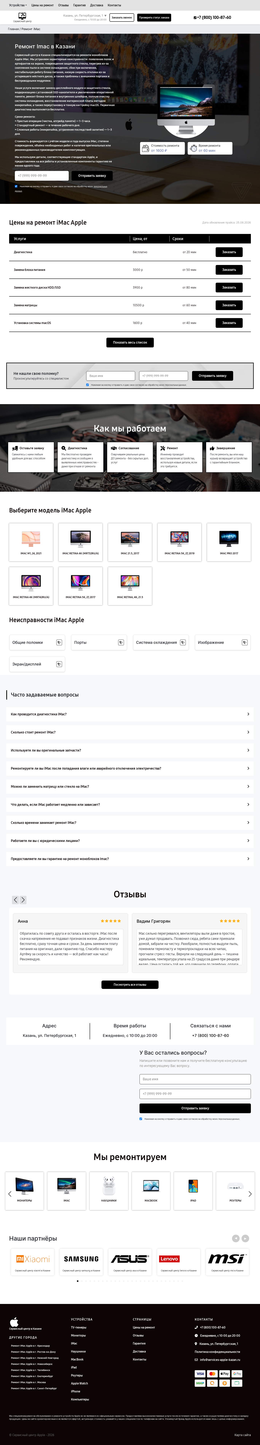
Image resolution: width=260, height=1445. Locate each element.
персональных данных (175, 385)
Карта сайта (242, 1435)
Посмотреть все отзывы (130, 984)
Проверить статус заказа (154, 17)
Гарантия (79, 5)
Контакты (114, 5)
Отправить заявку (92, 176)
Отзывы (63, 5)
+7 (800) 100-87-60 (210, 1035)
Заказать (229, 252)
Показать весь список (130, 342)
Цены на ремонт (42, 5)
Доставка (96, 5)
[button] (15, 900)
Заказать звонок (122, 17)
